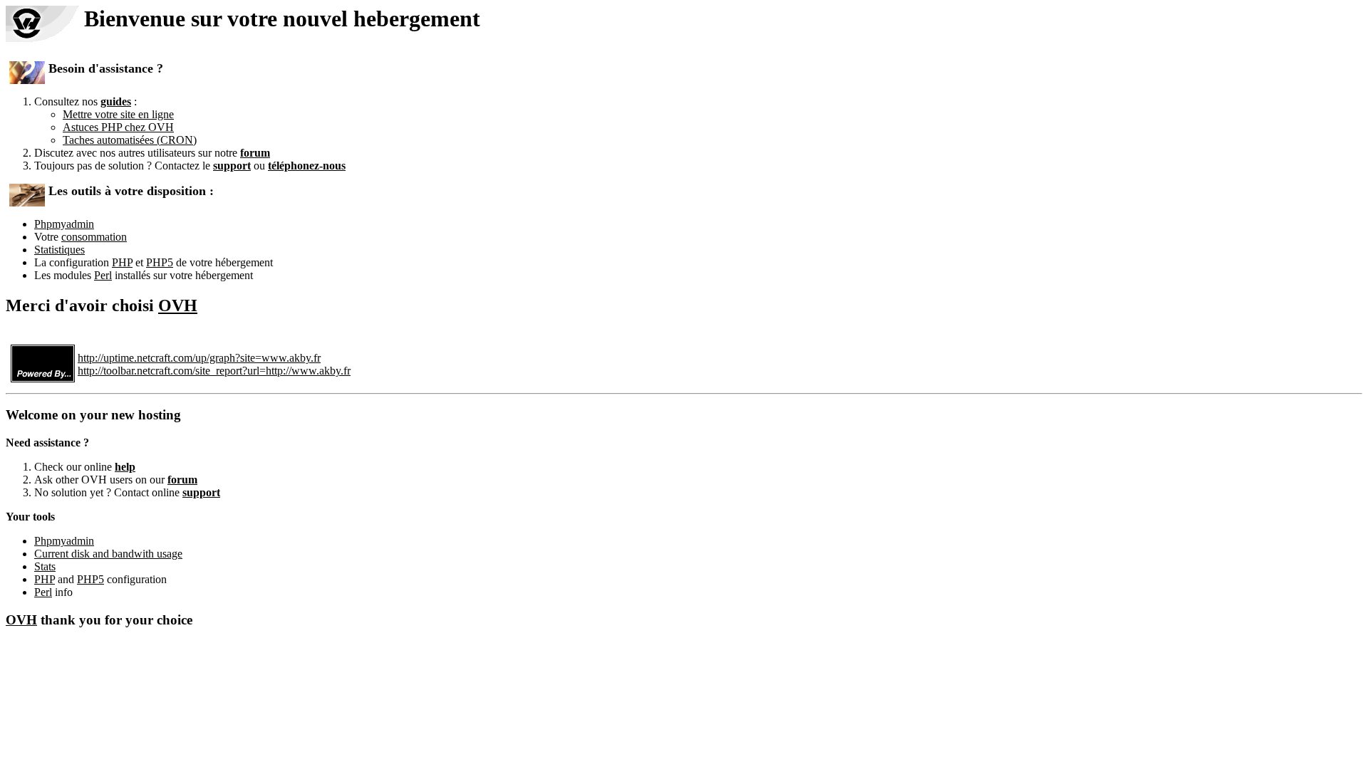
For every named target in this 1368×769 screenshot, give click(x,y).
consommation (94, 237)
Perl (103, 275)
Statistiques (59, 250)
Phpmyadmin (64, 224)
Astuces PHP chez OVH (118, 127)
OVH (177, 305)
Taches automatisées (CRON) (130, 140)
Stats (45, 566)
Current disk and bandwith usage (108, 554)
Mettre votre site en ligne (118, 114)
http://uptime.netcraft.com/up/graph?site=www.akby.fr (199, 358)
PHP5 (159, 262)
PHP (122, 262)
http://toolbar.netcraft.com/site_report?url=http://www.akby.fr (214, 371)
